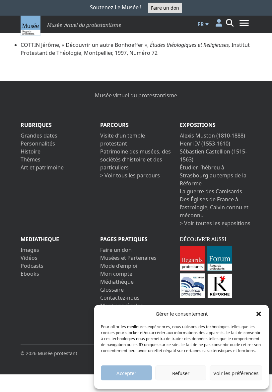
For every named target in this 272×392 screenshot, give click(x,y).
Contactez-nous (120, 297)
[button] (258, 313)
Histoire (30, 151)
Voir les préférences (235, 373)
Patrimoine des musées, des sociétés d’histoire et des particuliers (135, 159)
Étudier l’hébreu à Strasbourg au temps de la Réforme (213, 175)
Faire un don (165, 8)
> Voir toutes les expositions (215, 223)
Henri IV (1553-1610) (205, 143)
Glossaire (112, 289)
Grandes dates (39, 135)
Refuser (180, 373)
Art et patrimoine (42, 167)
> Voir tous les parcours (130, 175)
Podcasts (32, 265)
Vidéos (29, 257)
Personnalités (38, 143)
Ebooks (30, 273)
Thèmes (30, 159)
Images (30, 249)
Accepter (126, 373)
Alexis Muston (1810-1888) (212, 135)
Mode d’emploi (118, 265)
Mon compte (116, 273)
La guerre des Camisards (211, 191)
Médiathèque (117, 281)
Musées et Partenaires (128, 257)
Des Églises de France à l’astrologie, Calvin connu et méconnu (214, 207)
